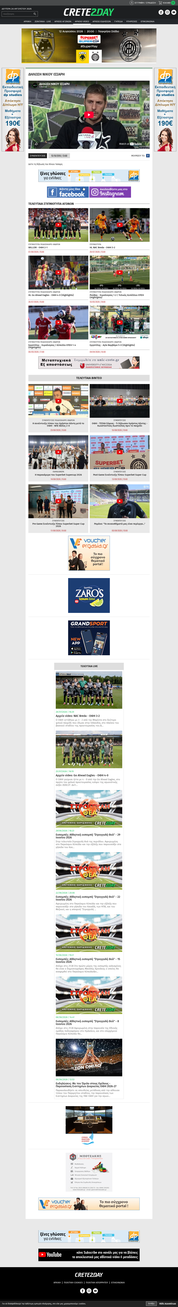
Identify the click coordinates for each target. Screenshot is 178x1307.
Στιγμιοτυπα (34, 244)
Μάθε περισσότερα (167, 1303)
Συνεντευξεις (37, 155)
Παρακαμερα (58, 472)
